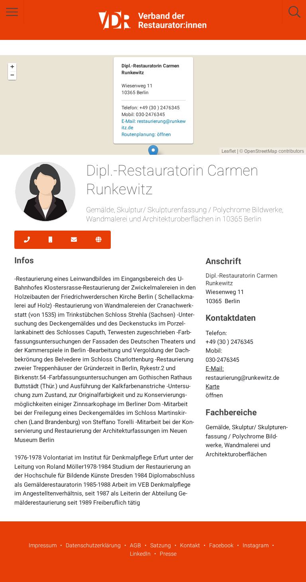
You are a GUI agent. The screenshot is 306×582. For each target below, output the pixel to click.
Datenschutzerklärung (93, 545)
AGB (135, 545)
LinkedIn (140, 553)
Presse (168, 553)
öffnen (214, 395)
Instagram (256, 545)
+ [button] (12, 66)
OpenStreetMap (260, 151)
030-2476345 (222, 359)
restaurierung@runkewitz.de (242, 377)
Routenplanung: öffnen (146, 134)
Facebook (221, 545)
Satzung (160, 545)
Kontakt (190, 545)
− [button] (12, 75)
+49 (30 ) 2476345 (229, 341)
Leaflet (229, 151)
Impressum (43, 545)
